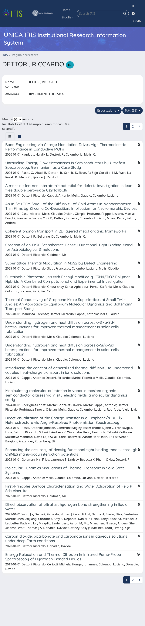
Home (66, 10)
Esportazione (107, 110)
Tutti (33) (131, 110)
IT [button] (133, 6)
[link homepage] (13, 13)
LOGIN (136, 21)
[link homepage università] (42, 13)
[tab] (10, 136)
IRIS (5, 55)
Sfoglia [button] (66, 17)
